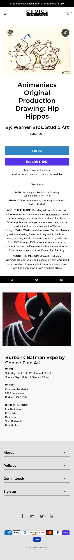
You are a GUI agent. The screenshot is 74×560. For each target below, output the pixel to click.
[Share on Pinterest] (61, 279)
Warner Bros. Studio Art (41, 127)
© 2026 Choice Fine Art (36, 547)
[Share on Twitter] (36, 279)
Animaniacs (52, 214)
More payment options (37, 170)
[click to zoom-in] (65, 33)
